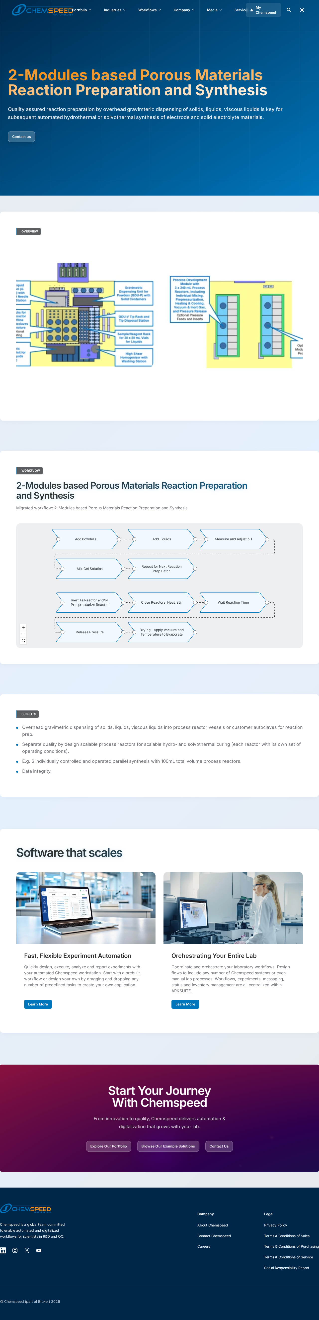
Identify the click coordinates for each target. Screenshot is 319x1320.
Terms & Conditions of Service (288, 1257)
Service (241, 10)
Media (212, 10)
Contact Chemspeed (214, 1236)
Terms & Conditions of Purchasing (291, 1246)
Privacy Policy (275, 1225)
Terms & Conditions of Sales (287, 1236)
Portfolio (79, 10)
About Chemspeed (212, 1225)
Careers (203, 1246)
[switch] (302, 10)
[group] (85, 539)
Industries (112, 10)
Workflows (147, 10)
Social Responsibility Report (286, 1268)
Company (182, 10)
